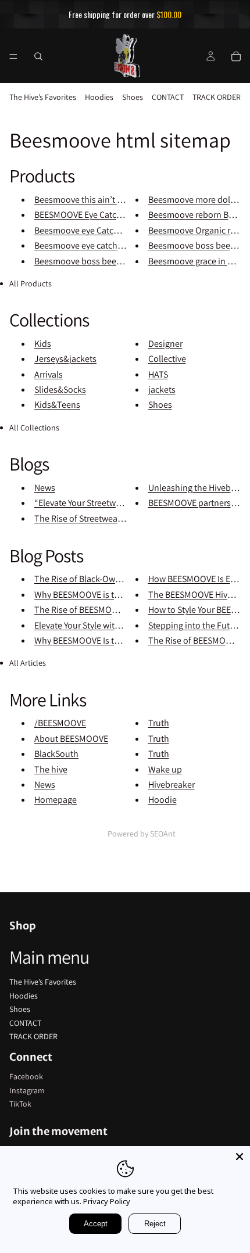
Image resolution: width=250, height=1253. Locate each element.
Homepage (55, 800)
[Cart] (236, 56)
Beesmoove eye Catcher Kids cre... (99, 230)
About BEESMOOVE (71, 739)
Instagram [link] (27, 1090)
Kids (42, 344)
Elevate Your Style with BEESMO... (97, 625)
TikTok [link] (20, 1103)
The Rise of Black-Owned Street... (98, 579)
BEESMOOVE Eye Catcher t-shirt (94, 215)
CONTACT (168, 97)
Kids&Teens (57, 404)
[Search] (38, 56)
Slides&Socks (60, 389)
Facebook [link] (26, 1076)
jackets (162, 389)
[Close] (239, 1156)
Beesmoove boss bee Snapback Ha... (105, 261)
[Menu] (13, 55)
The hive (50, 769)
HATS (158, 374)
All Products (30, 283)
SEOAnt (163, 833)
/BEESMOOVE (60, 723)
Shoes (132, 97)
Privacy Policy (106, 1201)
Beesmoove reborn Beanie (199, 215)
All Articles (27, 663)
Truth (158, 723)
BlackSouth (56, 754)
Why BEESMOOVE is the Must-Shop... (104, 594)
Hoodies (99, 97)
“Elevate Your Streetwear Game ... (97, 503)
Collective (167, 359)
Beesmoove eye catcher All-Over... (99, 245)
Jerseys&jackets (65, 359)
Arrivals (48, 374)
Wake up (165, 769)
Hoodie (162, 800)
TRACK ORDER (216, 97)
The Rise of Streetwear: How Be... (97, 518)
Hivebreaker (171, 784)
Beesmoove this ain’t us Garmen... (100, 199)
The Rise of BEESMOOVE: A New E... (101, 610)
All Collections (34, 427)
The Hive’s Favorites (42, 97)
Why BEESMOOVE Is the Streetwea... (102, 640)
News (44, 488)
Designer (165, 344)
